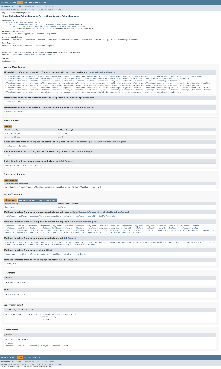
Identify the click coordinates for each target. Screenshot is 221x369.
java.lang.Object (9, 20)
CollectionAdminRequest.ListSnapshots (54, 88)
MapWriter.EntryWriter (14, 111)
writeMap (137, 232)
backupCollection (107, 226)
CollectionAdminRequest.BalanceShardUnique (102, 78)
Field (17, 9)
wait (74, 254)
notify (48, 254)
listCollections (139, 230)
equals (13, 254)
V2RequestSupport (22, 34)
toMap (15, 264)
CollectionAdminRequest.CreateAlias (131, 81)
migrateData (176, 230)
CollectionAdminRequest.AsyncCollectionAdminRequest (33, 55)
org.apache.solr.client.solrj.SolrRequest (22, 22)
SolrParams (9, 207)
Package (12, 2)
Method (31, 9)
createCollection (158, 226)
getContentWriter (80, 242)
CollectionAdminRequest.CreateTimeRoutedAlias (60, 83)
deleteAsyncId (139, 228)
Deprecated (37, 2)
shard (60, 137)
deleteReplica (170, 228)
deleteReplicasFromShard (41, 230)
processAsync (65, 216)
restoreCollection (37, 232)
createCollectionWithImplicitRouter (20, 228)
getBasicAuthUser (32, 242)
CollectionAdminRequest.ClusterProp (139, 78)
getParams (62, 207)
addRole (95, 226)
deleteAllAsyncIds (124, 228)
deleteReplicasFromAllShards (16, 230)
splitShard (107, 232)
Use (25, 2)
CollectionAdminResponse (70, 24)
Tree (30, 2)
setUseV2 (91, 244)
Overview (4, 2)
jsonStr (7, 264)
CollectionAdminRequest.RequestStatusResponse (191, 90)
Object (48, 250)
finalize (22, 254)
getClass (31, 254)
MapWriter (51, 34)
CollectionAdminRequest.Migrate (86, 88)
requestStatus (22, 232)
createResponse (10, 216)
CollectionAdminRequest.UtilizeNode (165, 92)
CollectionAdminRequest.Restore (18, 92)
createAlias (144, 226)
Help (45, 2)
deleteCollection (154, 228)
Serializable (7, 34)
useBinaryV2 (27, 165)
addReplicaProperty (47, 226)
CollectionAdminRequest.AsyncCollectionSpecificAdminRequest (176, 76)
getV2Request (125, 230)
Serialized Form (9, 61)
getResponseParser (130, 242)
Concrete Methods (46, 200)
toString (67, 254)
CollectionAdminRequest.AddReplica (19, 76)
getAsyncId (23, 216)
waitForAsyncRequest (123, 232)
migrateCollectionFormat (158, 230)
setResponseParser (35, 244)
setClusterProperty (71, 232)
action (7, 156)
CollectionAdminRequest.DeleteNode (159, 83)
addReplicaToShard (65, 226)
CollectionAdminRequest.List (191, 85)
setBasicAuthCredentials (194, 242)
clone (6, 254)
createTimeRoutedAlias (92, 228)
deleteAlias (109, 228)
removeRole (9, 232)
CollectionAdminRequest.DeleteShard (125, 40)
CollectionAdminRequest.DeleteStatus (128, 85)
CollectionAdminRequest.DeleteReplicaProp (89, 40)
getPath (102, 242)
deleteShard (59, 230)
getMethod (93, 242)
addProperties (10, 226)
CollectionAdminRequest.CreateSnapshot (21, 83)
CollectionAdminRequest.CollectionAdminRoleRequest (27, 81)
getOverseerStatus (110, 230)
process (170, 242)
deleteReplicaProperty (187, 228)
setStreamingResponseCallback (58, 244)
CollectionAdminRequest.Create (100, 81)
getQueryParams (114, 242)
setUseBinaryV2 (79, 244)
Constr (23, 9)
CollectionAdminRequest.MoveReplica (158, 88)
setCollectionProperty (91, 232)
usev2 (36, 165)
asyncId (7, 146)
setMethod (211, 242)
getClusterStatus (93, 230)
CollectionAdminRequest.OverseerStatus (193, 88)
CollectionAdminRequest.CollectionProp (68, 81)
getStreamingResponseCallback (153, 242)
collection (62, 133)
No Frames (36, 6)
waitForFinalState (20, 146)
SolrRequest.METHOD (12, 102)
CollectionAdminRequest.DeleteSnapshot (93, 85)
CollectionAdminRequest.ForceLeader (162, 85)
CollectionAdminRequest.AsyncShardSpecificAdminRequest (28, 78)
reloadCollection (207, 230)
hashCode (40, 254)
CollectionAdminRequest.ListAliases (20, 88)
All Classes (49, 6)
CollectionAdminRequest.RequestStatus (152, 90)
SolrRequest (87, 98)
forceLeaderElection (75, 230)
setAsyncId (90, 216)
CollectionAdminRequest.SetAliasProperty (52, 92)
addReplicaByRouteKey (27, 226)
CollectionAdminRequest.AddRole (86, 76)
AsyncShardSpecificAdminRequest (18, 187)
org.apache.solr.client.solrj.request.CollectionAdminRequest (33, 24)
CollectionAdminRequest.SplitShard (133, 92)
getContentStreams (63, 242)
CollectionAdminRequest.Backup (68, 78)
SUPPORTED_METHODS (12, 165)
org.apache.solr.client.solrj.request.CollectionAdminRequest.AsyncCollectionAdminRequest (50, 26)
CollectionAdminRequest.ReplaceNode (118, 90)
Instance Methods (27, 200)
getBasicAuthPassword (13, 242)
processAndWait (36, 216)
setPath (7, 244)
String (17, 133)
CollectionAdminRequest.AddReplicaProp (19, 40)
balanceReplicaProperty (127, 226)
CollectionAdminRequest (12, 46)
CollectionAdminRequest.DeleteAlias (127, 83)
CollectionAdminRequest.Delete (96, 83)
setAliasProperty (54, 232)
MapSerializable (39, 34)
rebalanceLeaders (190, 230)
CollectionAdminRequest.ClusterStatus (173, 78)
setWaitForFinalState (106, 216)
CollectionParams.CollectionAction (48, 187)
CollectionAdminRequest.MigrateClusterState (121, 88)
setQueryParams (19, 244)
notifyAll (57, 254)
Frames (28, 6)
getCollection (47, 242)
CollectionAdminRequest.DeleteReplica (193, 83)
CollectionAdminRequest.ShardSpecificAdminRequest (94, 92)
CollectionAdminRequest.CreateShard (54, 40)
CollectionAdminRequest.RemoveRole (86, 90)
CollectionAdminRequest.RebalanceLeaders (22, 90)
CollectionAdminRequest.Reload (55, 90)
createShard (76, 228)
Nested (11, 9)
